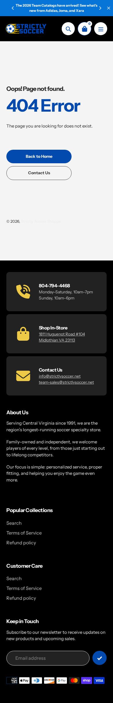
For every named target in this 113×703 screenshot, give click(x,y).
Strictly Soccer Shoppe (41, 221)
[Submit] (99, 658)
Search (14, 523)
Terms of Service (24, 533)
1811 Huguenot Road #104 (62, 334)
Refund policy (21, 542)
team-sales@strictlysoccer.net (66, 382)
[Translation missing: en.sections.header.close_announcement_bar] (109, 8)
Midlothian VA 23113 (57, 340)
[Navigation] (100, 28)
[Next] (100, 8)
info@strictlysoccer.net (60, 376)
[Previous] (13, 8)
